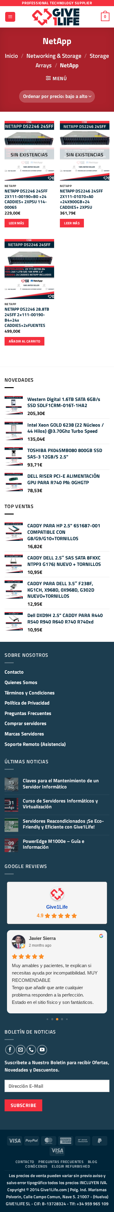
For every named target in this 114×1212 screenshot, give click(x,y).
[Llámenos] (31, 1050)
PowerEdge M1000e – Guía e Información (53, 844)
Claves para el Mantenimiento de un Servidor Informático (61, 783)
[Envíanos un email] (21, 1050)
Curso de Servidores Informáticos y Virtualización (60, 804)
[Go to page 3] (62, 1019)
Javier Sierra (42, 938)
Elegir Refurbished (71, 1166)
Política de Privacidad (27, 702)
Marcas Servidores (24, 733)
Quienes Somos (21, 682)
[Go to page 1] (52, 1019)
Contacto (14, 671)
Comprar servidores (26, 723)
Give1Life (57, 907)
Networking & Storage (53, 55)
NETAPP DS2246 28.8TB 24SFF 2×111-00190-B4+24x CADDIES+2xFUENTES (27, 317)
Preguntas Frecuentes (28, 713)
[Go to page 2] (57, 1019)
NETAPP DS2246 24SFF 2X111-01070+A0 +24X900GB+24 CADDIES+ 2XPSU (81, 199)
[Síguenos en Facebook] (10, 1050)
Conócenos (36, 1166)
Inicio (11, 55)
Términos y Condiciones (30, 692)
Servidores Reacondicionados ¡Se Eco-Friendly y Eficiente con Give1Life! (63, 824)
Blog (92, 1162)
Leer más (16, 223)
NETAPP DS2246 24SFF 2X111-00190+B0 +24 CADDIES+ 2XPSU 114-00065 (26, 199)
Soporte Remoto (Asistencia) (35, 744)
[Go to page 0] (47, 1019)
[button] (10, 17)
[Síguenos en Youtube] (42, 1050)
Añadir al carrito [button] (24, 341)
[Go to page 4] (66, 1019)
